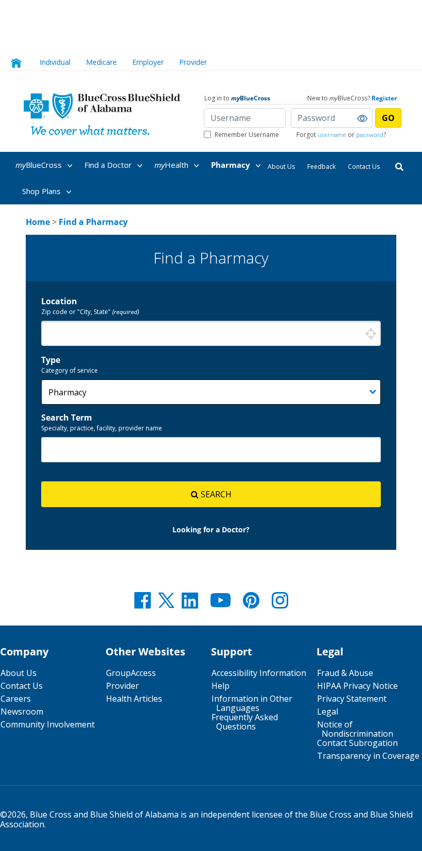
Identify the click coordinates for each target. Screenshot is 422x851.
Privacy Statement (351, 698)
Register (384, 98)
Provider (193, 62)
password (369, 134)
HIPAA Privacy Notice (357, 685)
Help (221, 685)
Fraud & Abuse (345, 673)
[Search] (399, 166)
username (332, 134)
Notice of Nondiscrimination (355, 729)
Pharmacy (231, 165)
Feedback (321, 166)
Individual (55, 62)
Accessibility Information (259, 673)
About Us (281, 166)
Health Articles (134, 698)
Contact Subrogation (357, 743)
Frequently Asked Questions (245, 721)
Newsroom (22, 711)
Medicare (101, 62)
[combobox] (211, 333)
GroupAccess (131, 673)
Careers (16, 698)
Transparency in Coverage (368, 755)
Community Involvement (48, 724)
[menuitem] (49, 165)
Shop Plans (42, 191)
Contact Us (364, 166)
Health (172, 165)
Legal (327, 711)
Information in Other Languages (252, 703)
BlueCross (39, 165)
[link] (38, 222)
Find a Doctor (109, 165)
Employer (148, 62)
